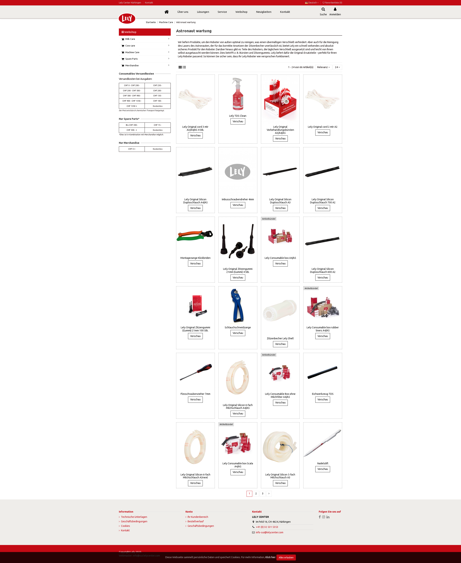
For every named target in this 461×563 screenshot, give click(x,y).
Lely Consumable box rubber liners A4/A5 (323, 329)
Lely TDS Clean (237, 115)
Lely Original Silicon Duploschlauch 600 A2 (322, 270)
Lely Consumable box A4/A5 (280, 257)
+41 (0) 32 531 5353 (267, 527)
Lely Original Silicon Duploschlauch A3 (280, 201)
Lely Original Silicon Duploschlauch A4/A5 (195, 201)
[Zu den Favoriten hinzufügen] (192, 122)
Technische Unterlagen (134, 516)
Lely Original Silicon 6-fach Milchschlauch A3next (195, 476)
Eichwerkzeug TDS (323, 393)
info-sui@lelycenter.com (269, 532)
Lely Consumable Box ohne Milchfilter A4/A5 (280, 395)
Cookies (125, 525)
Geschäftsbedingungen (134, 521)
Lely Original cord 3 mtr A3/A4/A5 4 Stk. (195, 128)
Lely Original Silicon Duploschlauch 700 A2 (322, 201)
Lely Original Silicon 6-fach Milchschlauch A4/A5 (238, 407)
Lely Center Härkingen (130, 2)
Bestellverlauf (196, 521)
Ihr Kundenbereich (198, 516)
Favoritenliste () (333, 2)
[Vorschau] (197, 122)
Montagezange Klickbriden (195, 257)
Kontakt (149, 2)
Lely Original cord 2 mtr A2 (322, 126)
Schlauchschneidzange (238, 327)
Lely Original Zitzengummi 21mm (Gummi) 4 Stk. (237, 270)
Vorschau (195, 135)
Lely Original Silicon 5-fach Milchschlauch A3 (280, 476)
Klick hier (270, 557)
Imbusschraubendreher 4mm (238, 199)
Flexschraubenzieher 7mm (195, 393)
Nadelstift (322, 463)
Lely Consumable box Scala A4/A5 (238, 465)
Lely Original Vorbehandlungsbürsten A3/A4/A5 (280, 129)
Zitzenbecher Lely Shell (280, 338)
